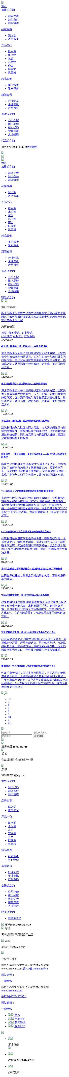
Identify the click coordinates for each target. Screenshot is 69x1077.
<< (9, 699)
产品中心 (6, 45)
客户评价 (13, 88)
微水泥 (12, 51)
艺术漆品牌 (51, 313)
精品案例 (6, 78)
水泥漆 (12, 55)
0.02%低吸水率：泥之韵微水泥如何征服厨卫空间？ (26, 531)
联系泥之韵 (8, 140)
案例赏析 (13, 85)
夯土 (10, 65)
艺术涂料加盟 (12, 316)
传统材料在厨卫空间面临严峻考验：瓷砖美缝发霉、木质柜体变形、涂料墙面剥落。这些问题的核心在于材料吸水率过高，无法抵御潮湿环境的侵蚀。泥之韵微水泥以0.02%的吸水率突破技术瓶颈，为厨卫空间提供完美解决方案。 (34, 545)
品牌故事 (6, 29)
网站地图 (32, 146)
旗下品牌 (13, 123)
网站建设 (6, 974)
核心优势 (13, 127)
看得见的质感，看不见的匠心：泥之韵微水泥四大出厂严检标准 (31, 568)
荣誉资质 (13, 131)
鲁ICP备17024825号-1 (35, 968)
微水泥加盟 (16, 313)
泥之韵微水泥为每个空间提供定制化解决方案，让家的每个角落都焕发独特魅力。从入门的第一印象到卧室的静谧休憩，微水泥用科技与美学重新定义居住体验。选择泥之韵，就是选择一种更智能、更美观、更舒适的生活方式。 (33, 360)
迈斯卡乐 (13, 39)
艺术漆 (12, 62)
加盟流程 (13, 23)
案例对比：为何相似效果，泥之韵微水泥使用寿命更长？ (28, 666)
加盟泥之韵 (8, 9)
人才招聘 (13, 134)
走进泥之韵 (8, 114)
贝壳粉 (12, 72)
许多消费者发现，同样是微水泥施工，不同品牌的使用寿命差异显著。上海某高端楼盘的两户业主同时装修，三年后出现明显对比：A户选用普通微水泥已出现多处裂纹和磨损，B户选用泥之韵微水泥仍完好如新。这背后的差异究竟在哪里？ (34, 679)
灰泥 (10, 58)
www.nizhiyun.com (11, 990)
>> (9, 723)
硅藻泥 (12, 69)
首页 (4, 6)
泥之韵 (12, 35)
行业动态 (13, 100)
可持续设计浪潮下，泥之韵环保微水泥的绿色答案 (25, 595)
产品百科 (13, 108)
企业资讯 (13, 104)
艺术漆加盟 (37, 313)
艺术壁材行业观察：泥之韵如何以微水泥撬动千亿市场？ (28, 632)
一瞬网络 (6, 981)
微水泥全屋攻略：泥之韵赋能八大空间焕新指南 (24, 346)
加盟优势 (13, 16)
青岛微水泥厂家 (13, 320)
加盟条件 (13, 19)
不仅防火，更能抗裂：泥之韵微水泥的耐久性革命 (25, 420)
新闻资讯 (6, 94)
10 (9, 717)
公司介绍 (13, 120)
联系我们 (20, 1026)
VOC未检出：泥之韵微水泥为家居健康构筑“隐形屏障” (27, 491)
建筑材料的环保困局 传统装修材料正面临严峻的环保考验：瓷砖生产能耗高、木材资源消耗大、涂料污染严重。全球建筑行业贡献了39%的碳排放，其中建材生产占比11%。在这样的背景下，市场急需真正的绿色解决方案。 (33, 609)
